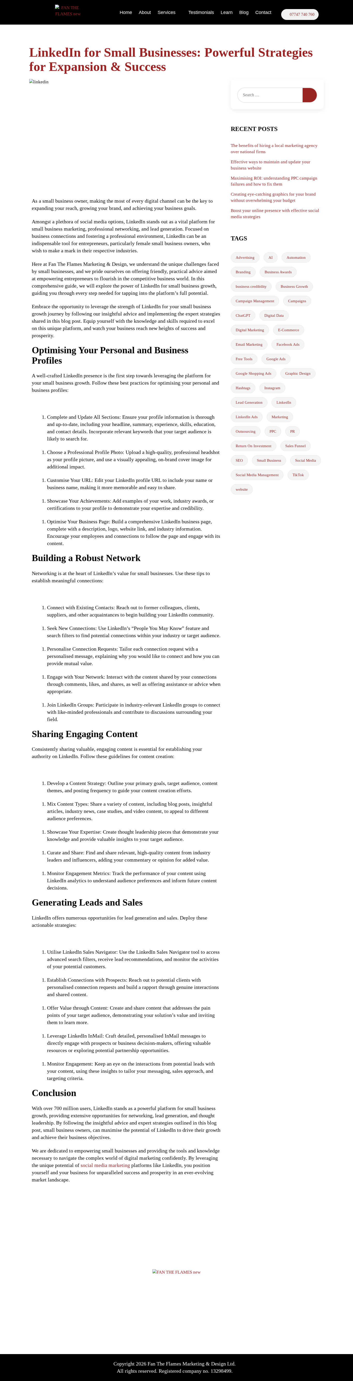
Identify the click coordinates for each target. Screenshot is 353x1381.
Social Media (305, 460)
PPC (273, 431)
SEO (239, 460)
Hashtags (243, 388)
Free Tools (244, 359)
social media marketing (105, 1165)
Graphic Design (298, 373)
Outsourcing (246, 431)
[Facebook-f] (263, 1365)
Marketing (280, 417)
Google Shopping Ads (253, 373)
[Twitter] (278, 1365)
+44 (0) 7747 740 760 (276, 1284)
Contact (263, 12)
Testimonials (201, 12)
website (242, 489)
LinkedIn (284, 402)
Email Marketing (249, 344)
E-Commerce (288, 330)
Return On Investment (253, 446)
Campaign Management (255, 301)
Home (126, 12)
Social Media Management (257, 475)
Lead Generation (249, 402)
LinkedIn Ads (247, 417)
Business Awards (278, 272)
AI (270, 257)
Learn (227, 12)
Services (166, 12)
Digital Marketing (250, 330)
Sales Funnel (295, 446)
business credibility (251, 286)
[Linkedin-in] (292, 1365)
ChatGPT (243, 315)
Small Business (269, 460)
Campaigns (297, 301)
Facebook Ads (288, 344)
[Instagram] (306, 1365)
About (145, 12)
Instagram (272, 388)
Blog (244, 12)
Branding (243, 272)
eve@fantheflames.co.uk (278, 1300)
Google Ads (276, 359)
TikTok (298, 475)
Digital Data (274, 315)
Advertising (245, 257)
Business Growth (294, 286)
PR (292, 431)
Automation (296, 257)
